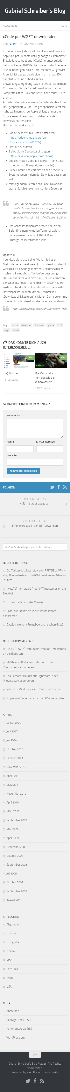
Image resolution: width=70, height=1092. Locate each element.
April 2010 (12, 802)
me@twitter (10, 373)
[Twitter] (52, 487)
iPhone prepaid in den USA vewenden (41, 698)
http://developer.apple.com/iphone (31, 156)
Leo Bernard (13, 676)
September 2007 (16, 891)
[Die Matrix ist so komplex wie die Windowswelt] (51, 360)
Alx (56, 1072)
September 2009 (16, 820)
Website (12, 455)
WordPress (33, 1072)
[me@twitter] (19, 360)
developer (26, 325)
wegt (6, 330)
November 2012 (16, 767)
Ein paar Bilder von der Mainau (24, 602)
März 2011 (12, 784)
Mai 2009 (12, 829)
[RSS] (64, 487)
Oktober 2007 (14, 882)
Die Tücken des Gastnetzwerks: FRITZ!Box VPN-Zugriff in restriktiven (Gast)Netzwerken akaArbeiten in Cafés (34, 575)
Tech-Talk (12, 969)
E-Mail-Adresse (46, 441)
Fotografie (12, 942)
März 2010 (12, 811)
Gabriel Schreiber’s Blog (35, 10)
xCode (16, 330)
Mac (8, 960)
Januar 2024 (13, 722)
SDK (60, 325)
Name (11, 441)
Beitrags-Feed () (18, 1020)
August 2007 (14, 900)
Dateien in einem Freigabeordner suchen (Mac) (34, 624)
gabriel (13, 44)
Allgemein (10, 25)
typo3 (9, 977)
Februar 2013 (14, 758)
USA (9, 986)
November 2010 (16, 793)
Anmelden (12, 1011)
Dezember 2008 (16, 847)
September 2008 (16, 864)
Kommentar (14, 415)
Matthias (11, 662)
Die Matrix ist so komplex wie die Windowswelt (45, 378)
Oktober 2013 (14, 749)
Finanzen (12, 933)
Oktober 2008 (14, 856)
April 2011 (12, 776)
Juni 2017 (12, 731)
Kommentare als (19, 1028)
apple (15, 325)
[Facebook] (58, 487)
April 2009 (12, 838)
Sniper (10, 698)
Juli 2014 (11, 740)
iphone (51, 325)
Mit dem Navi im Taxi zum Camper (39, 689)
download (39, 325)
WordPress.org (15, 1037)
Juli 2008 (11, 873)
